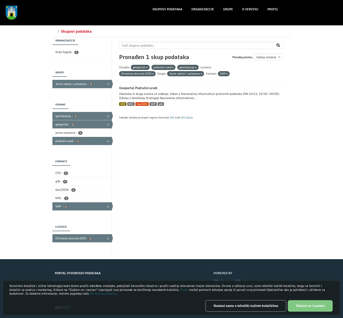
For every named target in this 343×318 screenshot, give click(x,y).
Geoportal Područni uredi (138, 88)
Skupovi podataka (167, 9)
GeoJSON (142, 104)
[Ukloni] (147, 67)
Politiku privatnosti (103, 293)
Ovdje (184, 289)
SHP (153, 104)
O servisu (250, 9)
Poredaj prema (242, 57)
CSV (122, 104)
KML (130, 104)
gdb (161, 104)
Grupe (228, 9)
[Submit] (278, 45)
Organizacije (202, 9)
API (172, 117)
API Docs (186, 117)
